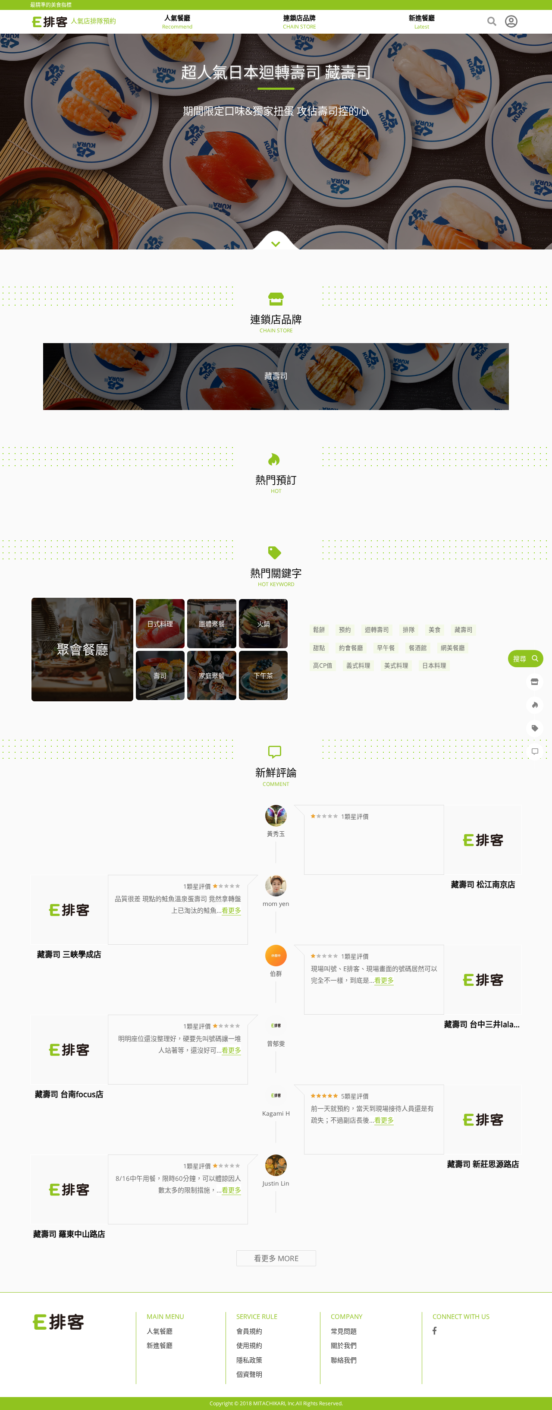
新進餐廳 (159, 1345)
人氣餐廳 (159, 1331)
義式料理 (358, 665)
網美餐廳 (453, 648)
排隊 (409, 630)
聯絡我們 (344, 1360)
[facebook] (434, 1331)
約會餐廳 (351, 648)
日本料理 (434, 665)
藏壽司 (464, 630)
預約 (345, 630)
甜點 (319, 648)
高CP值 (322, 665)
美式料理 (396, 665)
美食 (435, 630)
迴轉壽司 (377, 630)
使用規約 (249, 1345)
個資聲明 (249, 1374)
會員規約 (249, 1331)
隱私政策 (249, 1360)
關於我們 (344, 1345)
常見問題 (344, 1331)
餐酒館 (418, 648)
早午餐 (386, 648)
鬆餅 (319, 630)
